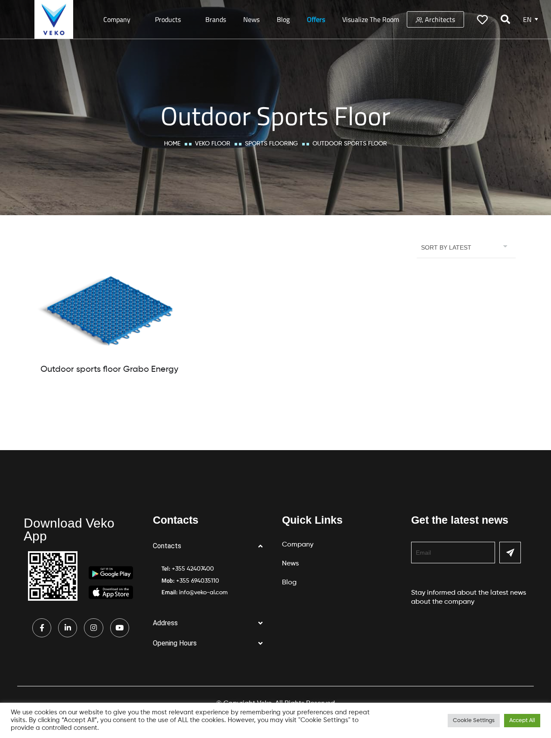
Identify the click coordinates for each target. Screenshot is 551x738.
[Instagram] (93, 627)
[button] (211, 546)
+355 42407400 (193, 569)
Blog (283, 19)
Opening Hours (175, 643)
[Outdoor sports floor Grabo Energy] (109, 312)
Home (172, 144)
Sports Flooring (271, 144)
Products (168, 19)
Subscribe (510, 552)
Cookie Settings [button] (474, 720)
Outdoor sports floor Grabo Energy (109, 369)
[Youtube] (119, 627)
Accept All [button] (522, 720)
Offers (316, 19)
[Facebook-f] (41, 627)
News (251, 19)
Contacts (167, 546)
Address (165, 623)
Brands (215, 19)
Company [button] (116, 19)
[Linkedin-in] (67, 627)
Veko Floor (212, 144)
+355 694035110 (197, 581)
